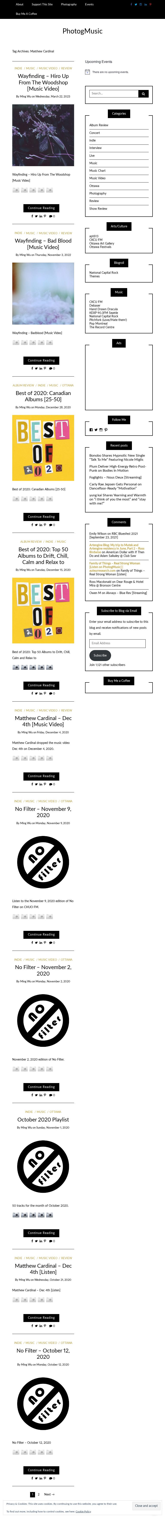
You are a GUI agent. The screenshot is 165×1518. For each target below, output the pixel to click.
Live (92, 155)
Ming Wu (25, 96)
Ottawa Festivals (100, 247)
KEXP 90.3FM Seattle (103, 313)
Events (89, 4)
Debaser (94, 305)
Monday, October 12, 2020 (53, 1364)
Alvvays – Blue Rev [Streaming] (126, 593)
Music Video (48, 68)
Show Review (98, 208)
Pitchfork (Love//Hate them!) (108, 320)
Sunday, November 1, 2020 (52, 1127)
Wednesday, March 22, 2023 (52, 96)
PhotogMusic (82, 31)
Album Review (23, 385)
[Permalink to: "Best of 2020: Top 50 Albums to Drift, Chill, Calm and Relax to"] (43, 610)
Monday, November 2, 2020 (53, 981)
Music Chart (97, 170)
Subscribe (100, 655)
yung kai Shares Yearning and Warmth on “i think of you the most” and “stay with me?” (117, 499)
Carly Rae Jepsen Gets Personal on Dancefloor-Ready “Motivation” (115, 486)
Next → (49, 1494)
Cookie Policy (83, 1511)
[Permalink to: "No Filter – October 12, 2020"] (43, 1403)
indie (18, 68)
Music (30, 68)
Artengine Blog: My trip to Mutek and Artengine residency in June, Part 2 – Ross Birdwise (116, 549)
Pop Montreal (98, 323)
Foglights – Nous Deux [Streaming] (115, 477)
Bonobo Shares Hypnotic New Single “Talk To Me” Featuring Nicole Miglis (117, 457)
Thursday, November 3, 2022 (53, 255)
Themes (94, 276)
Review (66, 68)
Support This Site (42, 4)
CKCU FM (95, 240)
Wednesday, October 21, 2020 (52, 1280)
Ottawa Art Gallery (101, 243)
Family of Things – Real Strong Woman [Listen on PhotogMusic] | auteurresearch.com (114, 567)
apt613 (93, 236)
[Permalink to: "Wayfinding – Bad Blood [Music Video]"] (43, 293)
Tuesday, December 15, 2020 (53, 570)
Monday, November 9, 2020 (53, 823)
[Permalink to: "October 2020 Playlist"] (43, 1166)
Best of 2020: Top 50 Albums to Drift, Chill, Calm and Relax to (43, 556)
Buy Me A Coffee (26, 13)
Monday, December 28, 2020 (53, 407)
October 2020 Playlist (43, 1120)
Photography (69, 4)
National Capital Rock (103, 272)
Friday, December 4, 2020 (53, 732)
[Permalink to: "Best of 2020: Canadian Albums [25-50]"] (43, 447)
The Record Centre (101, 327)
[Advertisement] (121, 378)
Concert (94, 133)
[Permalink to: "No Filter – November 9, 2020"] (43, 861)
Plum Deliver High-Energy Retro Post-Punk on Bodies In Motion (117, 468)
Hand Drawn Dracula (103, 309)
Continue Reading (41, 208)
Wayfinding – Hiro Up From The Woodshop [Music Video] (43, 83)
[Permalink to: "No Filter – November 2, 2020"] (43, 1019)
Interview (95, 148)
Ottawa (68, 385)
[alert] (119, 71)
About (19, 4)
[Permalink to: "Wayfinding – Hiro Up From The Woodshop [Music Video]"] (43, 135)
